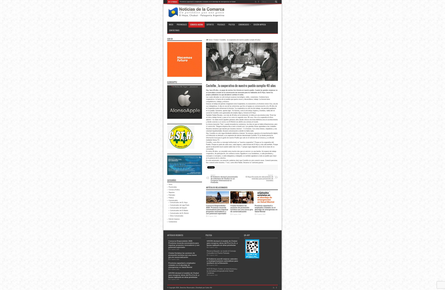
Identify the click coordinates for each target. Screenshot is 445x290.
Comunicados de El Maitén (179, 210)
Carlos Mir (208, 287)
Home (210, 40)
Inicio (171, 24)
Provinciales (182, 24)
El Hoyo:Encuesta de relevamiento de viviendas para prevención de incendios (259, 177)
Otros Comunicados (176, 216)
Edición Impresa (259, 24)
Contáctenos (174, 30)
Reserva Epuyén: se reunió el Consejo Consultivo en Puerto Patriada (221, 252)
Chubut (216, 40)
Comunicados (243, 24)
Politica (232, 24)
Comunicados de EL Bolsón (179, 213)
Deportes (210, 24)
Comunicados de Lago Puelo (179, 205)
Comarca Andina (196, 24)
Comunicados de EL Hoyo (179, 202)
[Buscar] (276, 1)
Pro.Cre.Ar (193, 275)
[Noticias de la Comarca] (196, 16)
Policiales (221, 24)
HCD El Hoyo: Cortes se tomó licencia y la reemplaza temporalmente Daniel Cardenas (222, 271)
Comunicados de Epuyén (178, 208)
